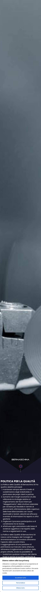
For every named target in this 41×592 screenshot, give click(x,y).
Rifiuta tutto (20, 588)
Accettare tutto (20, 578)
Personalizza (20, 583)
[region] (20, 574)
